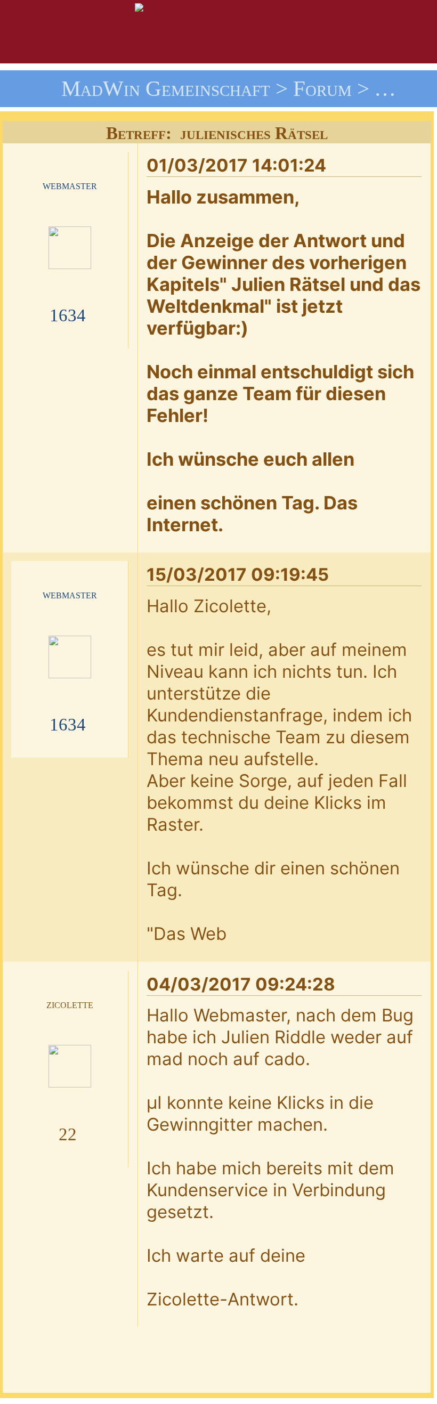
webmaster (70, 185)
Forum (322, 88)
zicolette (69, 1004)
